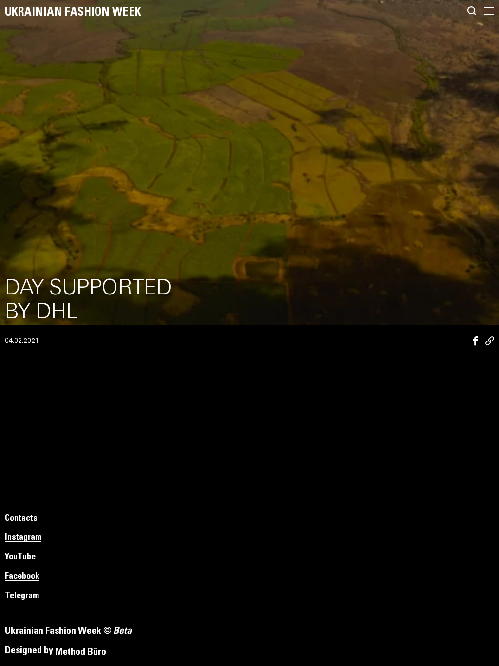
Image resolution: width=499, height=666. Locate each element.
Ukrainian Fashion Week (73, 12)
